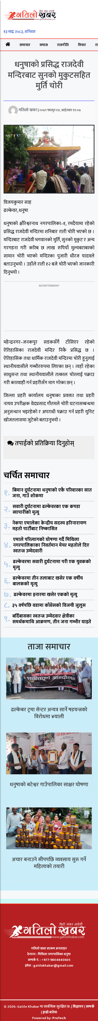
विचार (82, 45)
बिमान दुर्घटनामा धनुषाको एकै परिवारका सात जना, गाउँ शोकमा (52, 493)
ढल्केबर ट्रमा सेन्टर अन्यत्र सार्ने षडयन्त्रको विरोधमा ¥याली (49, 713)
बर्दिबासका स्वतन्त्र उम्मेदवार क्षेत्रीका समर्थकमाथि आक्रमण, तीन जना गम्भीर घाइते (51, 619)
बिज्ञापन (78, 1007)
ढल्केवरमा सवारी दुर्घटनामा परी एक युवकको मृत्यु (52, 564)
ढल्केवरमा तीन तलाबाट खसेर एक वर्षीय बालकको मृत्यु (48, 581)
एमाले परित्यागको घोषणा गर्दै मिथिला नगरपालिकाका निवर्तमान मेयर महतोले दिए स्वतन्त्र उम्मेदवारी (51, 545)
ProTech (59, 1018)
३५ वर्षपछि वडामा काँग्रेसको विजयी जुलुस (49, 605)
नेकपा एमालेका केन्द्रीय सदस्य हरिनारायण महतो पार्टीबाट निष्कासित (49, 526)
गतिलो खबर (28, 110)
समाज (43, 45)
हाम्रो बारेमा (50, 1012)
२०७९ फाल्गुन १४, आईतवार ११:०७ (60, 110)
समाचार (25, 45)
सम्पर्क (90, 1007)
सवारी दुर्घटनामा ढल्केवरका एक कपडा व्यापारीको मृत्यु (46, 509)
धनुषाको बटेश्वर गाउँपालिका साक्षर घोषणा (49, 784)
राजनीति (63, 45)
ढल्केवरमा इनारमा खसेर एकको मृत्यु (45, 594)
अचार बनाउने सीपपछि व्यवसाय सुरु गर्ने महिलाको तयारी (49, 863)
